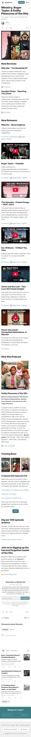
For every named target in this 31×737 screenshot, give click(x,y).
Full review (6, 87)
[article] (15, 661)
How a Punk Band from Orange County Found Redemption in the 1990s (10, 676)
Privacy (13, 725)
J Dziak (7, 22)
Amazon (6, 137)
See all (5, 701)
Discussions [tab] (14, 650)
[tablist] (8, 629)
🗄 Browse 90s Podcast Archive (11, 539)
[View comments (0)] (7, 28)
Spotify (9, 139)
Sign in (27, 2)
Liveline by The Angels (8, 494)
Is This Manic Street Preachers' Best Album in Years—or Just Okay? (10, 687)
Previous (6, 618)
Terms (17, 725)
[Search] (28, 650)
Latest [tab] (7, 650)
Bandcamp (14, 137)
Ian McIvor (11, 664)
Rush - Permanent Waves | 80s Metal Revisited (10, 656)
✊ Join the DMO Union (9, 574)
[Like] (3, 28)
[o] (26, 657)
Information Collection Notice (18, 604)
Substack (7, 733)
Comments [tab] (5, 629)
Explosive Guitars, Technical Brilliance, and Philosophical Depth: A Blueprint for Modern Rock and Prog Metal (11, 660)
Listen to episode (9, 446)
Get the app (23, 729)
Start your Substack (11, 729)
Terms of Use (23, 602)
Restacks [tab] (12, 629)
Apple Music (16, 178)
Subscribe (21, 2)
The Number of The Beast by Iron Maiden (15, 490)
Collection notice (24, 725)
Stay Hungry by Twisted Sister (11, 498)
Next (25, 618)
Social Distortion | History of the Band (11, 672)
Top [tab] (3, 650)
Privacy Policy (15, 605)
